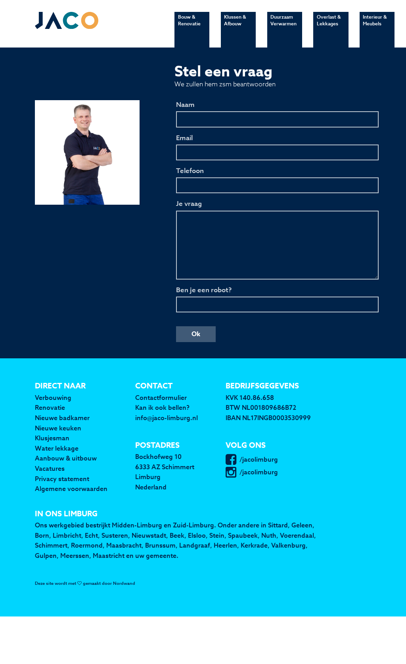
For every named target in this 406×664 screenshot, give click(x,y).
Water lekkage (57, 448)
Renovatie (50, 407)
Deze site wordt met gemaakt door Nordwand (85, 583)
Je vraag (189, 204)
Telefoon (190, 171)
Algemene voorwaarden (71, 488)
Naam (185, 105)
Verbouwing (53, 397)
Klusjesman (52, 438)
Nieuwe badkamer (62, 417)
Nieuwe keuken (58, 428)
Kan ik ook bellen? (162, 407)
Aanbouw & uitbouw (66, 458)
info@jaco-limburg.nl (166, 417)
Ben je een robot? (204, 290)
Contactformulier (161, 397)
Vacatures (50, 468)
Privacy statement (62, 478)
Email (184, 138)
